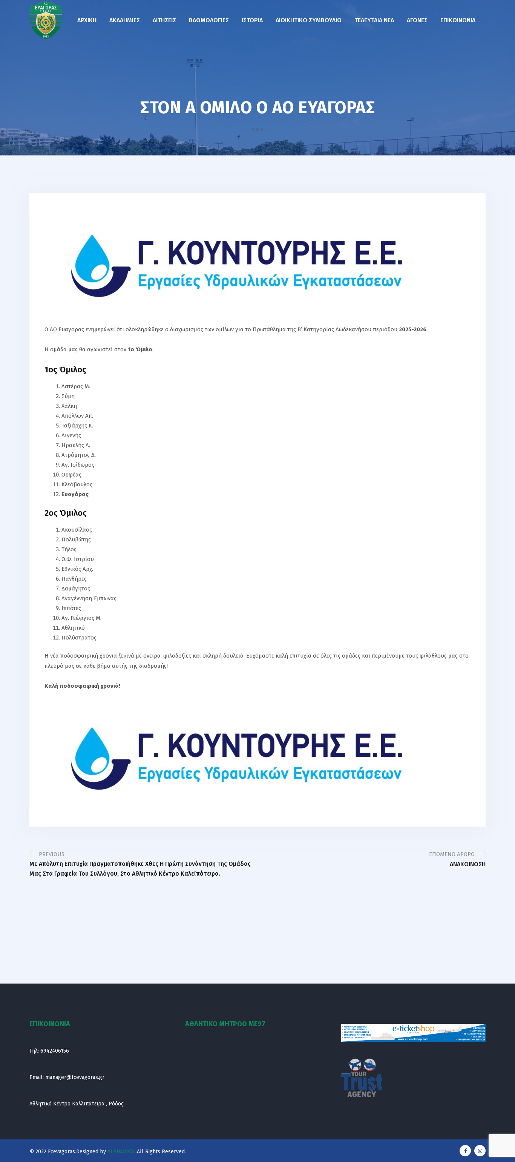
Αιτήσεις (164, 20)
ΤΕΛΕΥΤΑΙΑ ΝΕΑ (374, 20)
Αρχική (87, 20)
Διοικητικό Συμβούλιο (309, 20)
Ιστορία (252, 20)
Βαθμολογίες (209, 20)
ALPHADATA (120, 1151)
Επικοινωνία (457, 20)
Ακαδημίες (124, 20)
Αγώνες (417, 20)
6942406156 (54, 1051)
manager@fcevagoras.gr (74, 1077)
